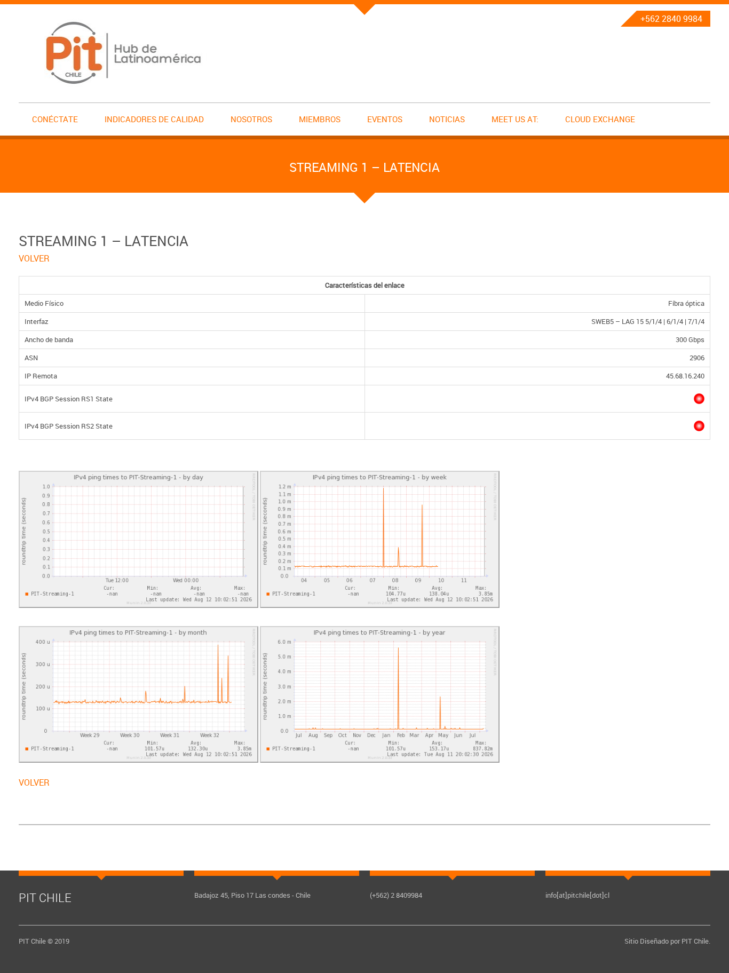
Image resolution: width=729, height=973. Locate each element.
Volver (34, 258)
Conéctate (55, 119)
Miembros (319, 119)
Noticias (447, 119)
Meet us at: (515, 119)
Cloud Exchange (600, 119)
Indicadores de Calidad (154, 119)
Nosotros (251, 119)
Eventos (384, 119)
